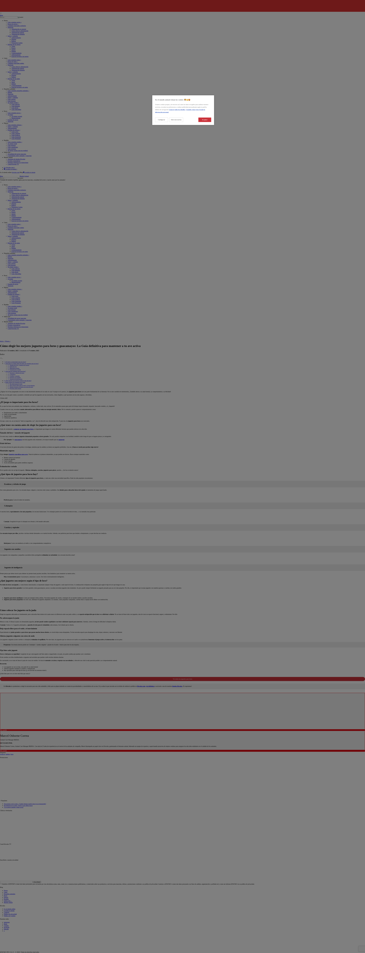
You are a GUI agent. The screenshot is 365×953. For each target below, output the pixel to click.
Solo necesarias (176, 119)
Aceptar (204, 119)
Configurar (161, 119)
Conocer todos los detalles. (177, 109)
